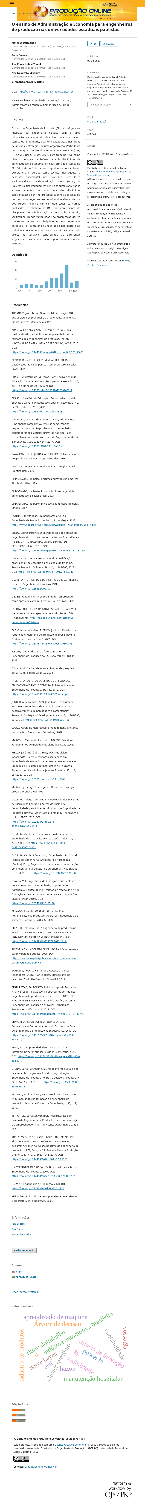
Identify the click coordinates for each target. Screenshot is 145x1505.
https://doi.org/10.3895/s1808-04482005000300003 (42, 643)
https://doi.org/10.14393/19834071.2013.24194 (39, 941)
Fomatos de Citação (100, 104)
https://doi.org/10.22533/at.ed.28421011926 (38, 1188)
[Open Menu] (11, 3)
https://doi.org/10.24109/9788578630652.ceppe (40, 694)
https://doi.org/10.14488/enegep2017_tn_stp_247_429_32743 (48, 1013)
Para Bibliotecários (21, 1234)
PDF (94, 43)
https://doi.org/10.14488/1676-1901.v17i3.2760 (39, 1159)
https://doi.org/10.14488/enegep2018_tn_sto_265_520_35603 (47, 352)
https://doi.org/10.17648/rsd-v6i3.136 (47, 719)
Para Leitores (18, 1223)
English (19, 1271)
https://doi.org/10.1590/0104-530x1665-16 (37, 446)
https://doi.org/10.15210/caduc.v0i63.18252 (38, 411)
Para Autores (18, 1229)
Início (14, 13)
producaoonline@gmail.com (41, 1466)
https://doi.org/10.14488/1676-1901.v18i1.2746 (45, 571)
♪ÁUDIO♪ (110, 43)
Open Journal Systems (25, 1292)
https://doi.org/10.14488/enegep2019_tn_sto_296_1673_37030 (48, 550)
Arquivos (26, 13)
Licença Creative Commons (70, 1444)
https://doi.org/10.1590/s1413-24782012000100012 (42, 390)
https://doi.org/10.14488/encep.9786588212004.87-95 (44, 1176)
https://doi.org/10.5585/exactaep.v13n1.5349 (38, 779)
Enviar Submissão (24, 1250)
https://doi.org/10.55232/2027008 (32, 588)
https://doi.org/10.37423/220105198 (54, 873)
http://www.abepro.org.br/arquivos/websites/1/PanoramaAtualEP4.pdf (54, 524)
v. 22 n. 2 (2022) (44, 13)
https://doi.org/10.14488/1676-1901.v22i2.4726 (46, 91)
